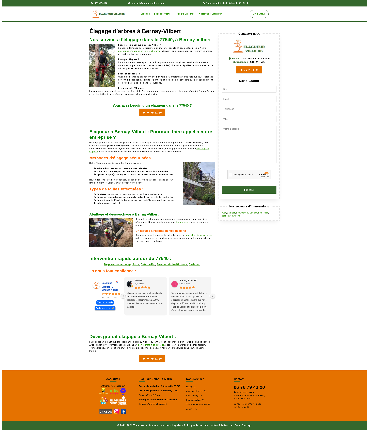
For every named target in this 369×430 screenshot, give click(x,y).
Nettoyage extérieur (210, 14)
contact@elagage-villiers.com (148, 3)
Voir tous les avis (105, 302)
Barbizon (194, 264)
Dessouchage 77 (194, 395)
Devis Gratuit (260, 15)
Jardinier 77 (191, 409)
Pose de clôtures (185, 14)
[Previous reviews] (123, 296)
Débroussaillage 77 (195, 400)
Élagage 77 (191, 386)
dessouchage (183, 222)
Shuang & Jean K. (188, 280)
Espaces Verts (162, 14)
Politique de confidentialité (200, 425)
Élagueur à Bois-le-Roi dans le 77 (223, 3)
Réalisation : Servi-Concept (235, 425)
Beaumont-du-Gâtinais (172, 264)
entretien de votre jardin (199, 235)
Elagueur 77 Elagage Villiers (109, 288)
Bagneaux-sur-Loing (117, 264)
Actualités (113, 379)
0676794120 (101, 3)
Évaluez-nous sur (104, 308)
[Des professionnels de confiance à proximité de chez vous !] (103, 400)
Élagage (145, 14)
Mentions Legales (171, 425)
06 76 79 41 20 (249, 387)
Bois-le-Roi (148, 264)
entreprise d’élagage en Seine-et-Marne (139, 51)
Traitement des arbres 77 (198, 404)
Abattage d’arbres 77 (196, 391)
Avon (135, 264)
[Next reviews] (212, 296)
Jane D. (138, 280)
